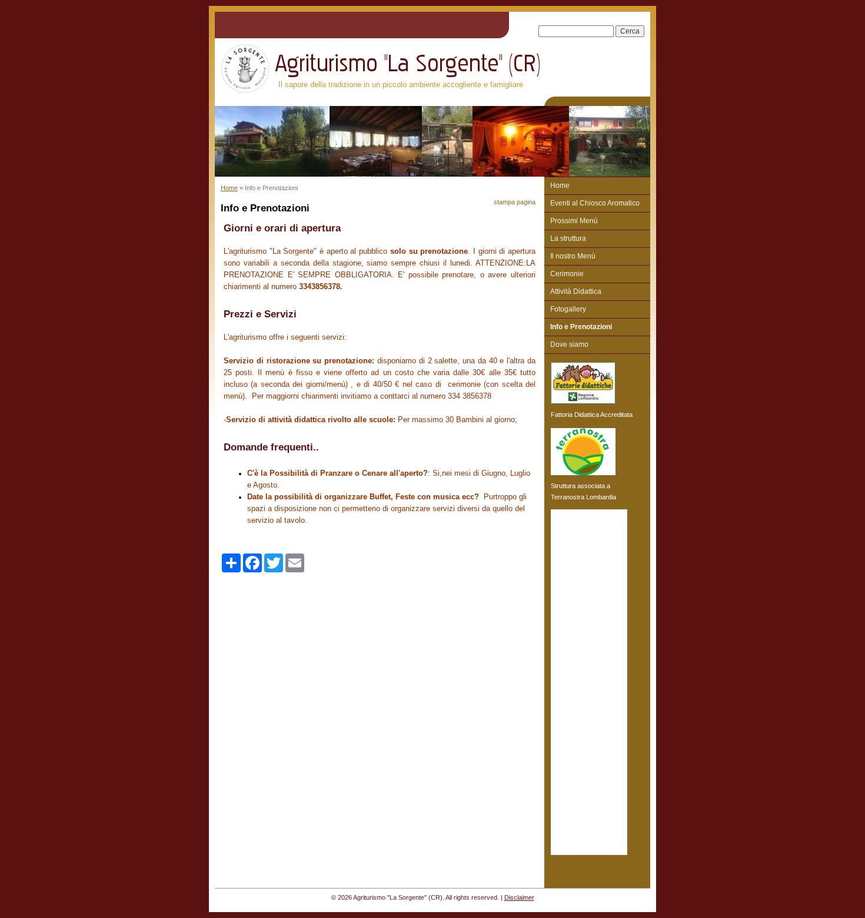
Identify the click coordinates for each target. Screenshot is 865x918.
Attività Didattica (575, 291)
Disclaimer (519, 897)
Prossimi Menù (574, 221)
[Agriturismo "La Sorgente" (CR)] (245, 69)
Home (229, 187)
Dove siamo (569, 344)
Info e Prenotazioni (581, 327)
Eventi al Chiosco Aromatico (595, 203)
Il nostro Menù (572, 256)
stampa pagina (514, 202)
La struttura (568, 238)
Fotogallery (568, 309)
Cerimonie (567, 274)
